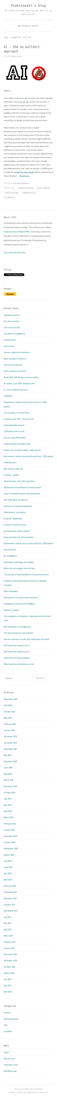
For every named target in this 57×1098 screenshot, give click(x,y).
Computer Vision (25, 188)
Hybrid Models (29, 192)
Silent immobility (11, 591)
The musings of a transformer (16, 412)
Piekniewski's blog (28, 5)
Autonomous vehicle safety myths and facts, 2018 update (28, 543)
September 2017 (11, 910)
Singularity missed (11, 315)
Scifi (5, 1025)
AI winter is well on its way (15, 524)
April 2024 (8, 705)
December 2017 (10, 892)
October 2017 (9, 904)
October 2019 (9, 792)
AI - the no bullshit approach (16, 389)
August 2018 (9, 854)
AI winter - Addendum (13, 518)
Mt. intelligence (10, 556)
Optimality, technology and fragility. (19, 562)
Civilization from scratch (14, 431)
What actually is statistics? (15, 358)
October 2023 (9, 711)
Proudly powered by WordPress (28, 1089)
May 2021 (7, 755)
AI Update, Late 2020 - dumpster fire (19, 383)
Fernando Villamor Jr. (37, 1092)
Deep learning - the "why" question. (19, 481)
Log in (6, 1052)
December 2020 (10, 761)
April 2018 (8, 879)
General (7, 1012)
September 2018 (11, 848)
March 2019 (8, 817)
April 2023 (8, 718)
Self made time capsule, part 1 (17, 651)
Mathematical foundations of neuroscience (22, 487)
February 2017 (10, 942)
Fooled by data (10, 462)
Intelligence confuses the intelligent (19, 603)
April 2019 (8, 811)
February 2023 (10, 724)
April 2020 (8, 774)
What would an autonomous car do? (19, 664)
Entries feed (9, 1058)
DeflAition (8, 396)
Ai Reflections (10, 340)
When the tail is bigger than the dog (19, 568)
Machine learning (21, 183)
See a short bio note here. (15, 252)
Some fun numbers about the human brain (22, 493)
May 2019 (7, 805)
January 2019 (9, 830)
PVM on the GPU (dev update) (16, 658)
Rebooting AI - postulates (15, 512)
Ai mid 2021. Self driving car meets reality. (21, 377)
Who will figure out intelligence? (17, 626)
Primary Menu (30, 25)
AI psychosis (9, 346)
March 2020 (8, 780)
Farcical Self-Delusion (13, 365)
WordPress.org (10, 1071)
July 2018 (7, 861)
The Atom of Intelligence (14, 333)
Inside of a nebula (11, 610)
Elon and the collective (13, 468)
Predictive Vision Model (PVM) (16, 231)
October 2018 (9, 842)
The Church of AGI (12, 327)
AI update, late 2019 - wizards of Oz (19, 419)
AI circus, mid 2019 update (15, 437)
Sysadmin (8, 1031)
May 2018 (7, 873)
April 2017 (8, 929)
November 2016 (10, 960)
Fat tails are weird (11, 321)
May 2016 (7, 985)
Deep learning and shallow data (17, 444)
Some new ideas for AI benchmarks (19, 537)
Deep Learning (43, 188)
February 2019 (10, 823)
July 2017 (7, 917)
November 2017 (10, 898)
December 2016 (10, 954)
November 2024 (10, 699)
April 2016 (8, 991)
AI (13, 188)
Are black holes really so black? (17, 531)
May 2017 (7, 923)
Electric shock (10, 549)
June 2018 (8, 867)
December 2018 (10, 836)
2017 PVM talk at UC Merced (16, 500)
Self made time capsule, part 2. (17, 645)
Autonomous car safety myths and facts (21, 597)
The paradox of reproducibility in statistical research (26, 574)
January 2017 (9, 948)
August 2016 (9, 973)
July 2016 (7, 979)
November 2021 (10, 749)
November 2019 (10, 786)
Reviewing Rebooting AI (14, 425)
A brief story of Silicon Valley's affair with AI (22, 450)
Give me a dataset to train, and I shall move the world (26, 639)
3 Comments (9, 197)
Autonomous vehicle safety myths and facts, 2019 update (28, 456)
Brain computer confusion (15, 371)
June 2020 (8, 767)
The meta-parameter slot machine (18, 633)
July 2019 (7, 798)
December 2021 (10, 742)
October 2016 (9, 967)
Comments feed (11, 1064)
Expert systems (11, 192)
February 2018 (10, 886)
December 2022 (10, 736)
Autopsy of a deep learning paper (18, 506)
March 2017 (8, 935)
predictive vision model (24, 172)
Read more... (25, 176)
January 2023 (9, 730)
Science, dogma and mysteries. (17, 352)
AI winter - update (11, 475)
